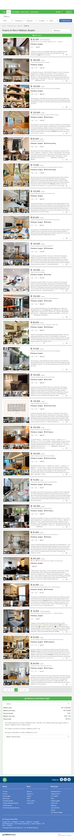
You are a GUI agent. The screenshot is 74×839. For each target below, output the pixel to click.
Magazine (53, 805)
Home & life (54, 803)
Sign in (69, 12)
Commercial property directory (11, 808)
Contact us (30, 794)
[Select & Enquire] (70, 55)
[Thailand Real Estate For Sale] (4, 779)
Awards (53, 810)
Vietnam (22, 822)
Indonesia (36, 822)
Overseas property (8, 801)
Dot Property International (22, 823)
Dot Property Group (7, 823)
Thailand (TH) (6, 822)
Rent (8, 12)
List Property (16, 12)
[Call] (63, 55)
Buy (4, 12)
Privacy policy (31, 801)
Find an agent (6, 796)
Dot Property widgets (57, 812)
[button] (7, 20)
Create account (55, 794)
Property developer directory (10, 803)
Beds (41, 21)
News (52, 798)
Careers (29, 796)
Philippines (15, 822)
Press (28, 798)
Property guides (55, 801)
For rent (5, 794)
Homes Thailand (35, 823)
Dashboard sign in (56, 791)
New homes (25, 12)
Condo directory (7, 805)
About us (29, 791)
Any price (29, 21)
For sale (5, 791)
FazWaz (9, 825)
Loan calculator (55, 808)
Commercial (34, 12)
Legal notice (30, 803)
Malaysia (29, 822)
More (51, 21)
